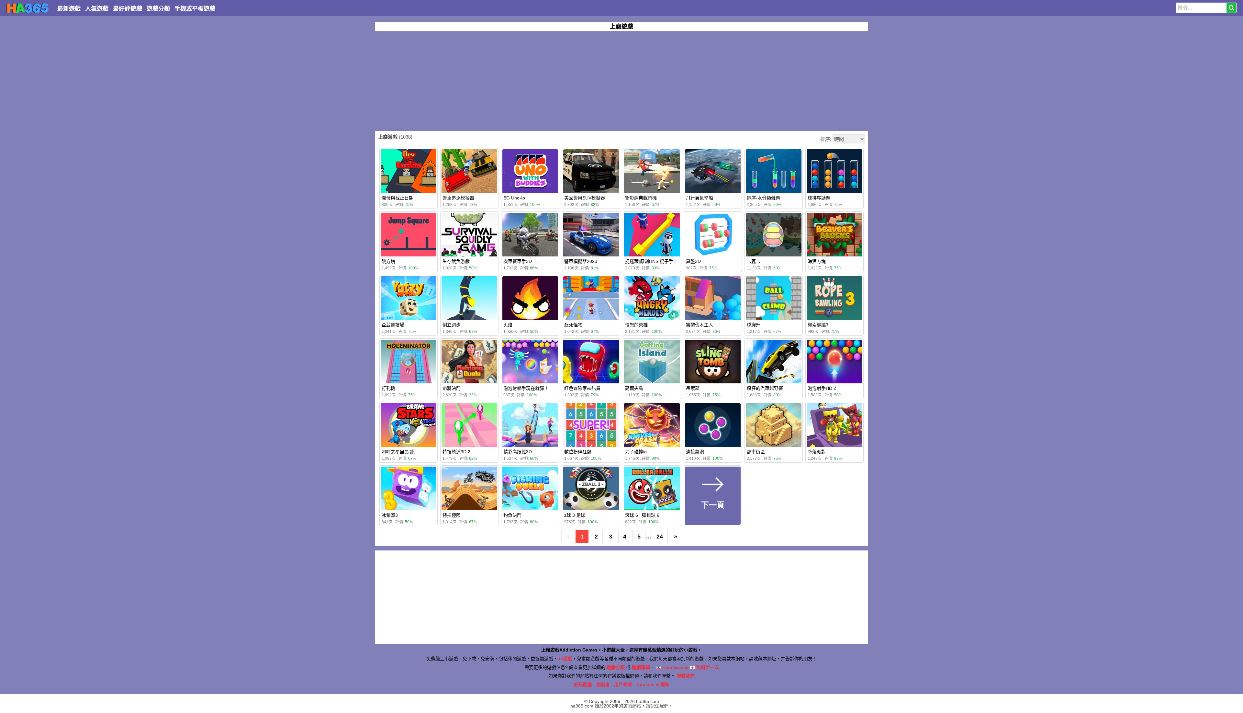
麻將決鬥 (451, 388)
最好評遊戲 (127, 9)
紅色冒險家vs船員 (582, 388)
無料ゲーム (707, 667)
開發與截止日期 (397, 197)
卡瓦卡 (753, 261)
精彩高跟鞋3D (517, 451)
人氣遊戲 (96, 9)
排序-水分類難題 (763, 197)
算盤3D (693, 261)
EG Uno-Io (514, 197)
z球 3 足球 (574, 515)
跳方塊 (388, 261)
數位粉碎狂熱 (577, 451)
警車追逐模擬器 (458, 197)
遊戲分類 (158, 9)
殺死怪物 (573, 324)
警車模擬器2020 (580, 261)
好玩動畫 (583, 684)
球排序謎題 (819, 197)
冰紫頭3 (390, 515)
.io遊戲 (565, 658)
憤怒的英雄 (636, 324)
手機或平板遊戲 (194, 9)
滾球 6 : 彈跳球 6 (642, 515)
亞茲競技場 (393, 324)
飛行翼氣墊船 (699, 197)
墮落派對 (817, 451)
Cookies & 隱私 (652, 684)
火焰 (507, 324)
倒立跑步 (451, 324)
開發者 (603, 684)
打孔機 (388, 388)
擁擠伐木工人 (699, 324)
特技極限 (451, 515)
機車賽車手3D (517, 261)
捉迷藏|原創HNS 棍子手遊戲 (653, 261)
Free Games (675, 667)
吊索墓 (693, 388)
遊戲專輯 (641, 667)
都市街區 (756, 451)
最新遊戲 (69, 9)
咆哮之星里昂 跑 (398, 451)
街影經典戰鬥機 (641, 197)
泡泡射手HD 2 (822, 388)
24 (659, 536)
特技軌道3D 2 (456, 451)
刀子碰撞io (636, 451)
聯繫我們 (686, 675)
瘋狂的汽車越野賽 (765, 388)
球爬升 (753, 324)
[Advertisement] (621, 81)
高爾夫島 (634, 388)
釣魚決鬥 (512, 515)
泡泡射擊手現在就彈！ (526, 388)
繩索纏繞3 (818, 324)
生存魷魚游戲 (456, 261)
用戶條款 (623, 684)
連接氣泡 (695, 451)
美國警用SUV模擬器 (584, 197)
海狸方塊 (817, 261)
